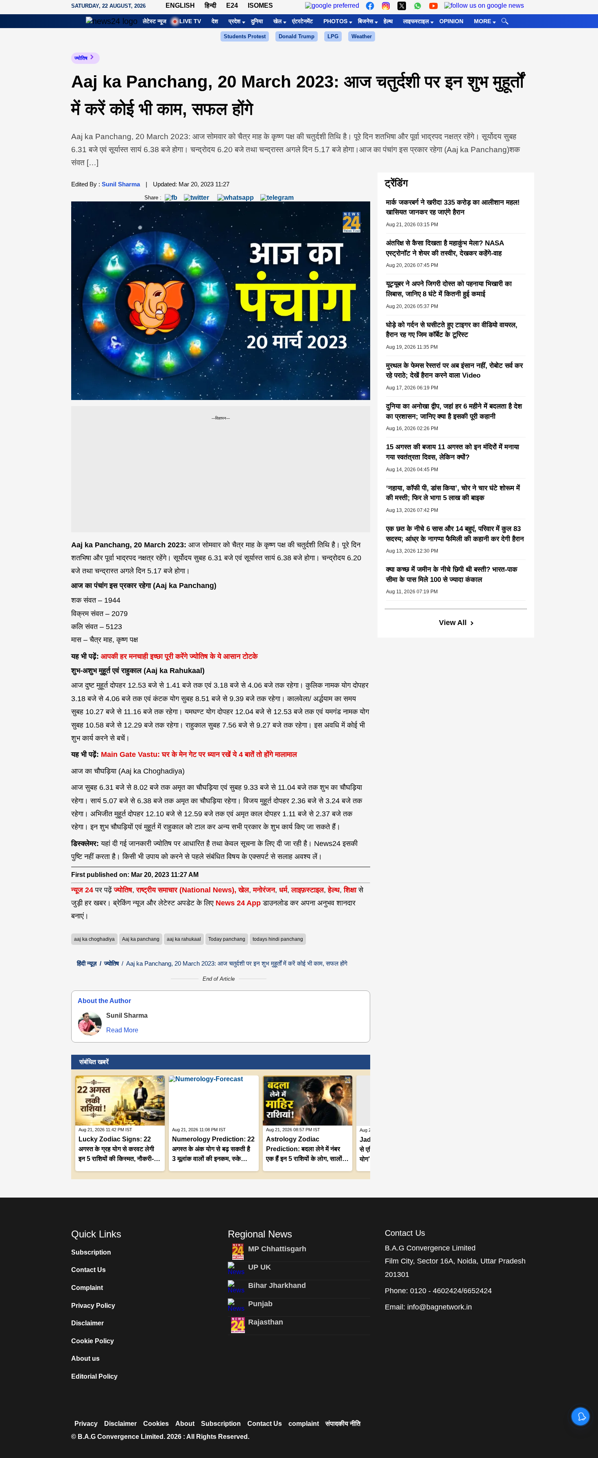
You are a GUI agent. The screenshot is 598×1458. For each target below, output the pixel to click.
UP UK (259, 1267)
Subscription (91, 1252)
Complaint (87, 1287)
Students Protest (245, 36)
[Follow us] (484, 6)
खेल (277, 21)
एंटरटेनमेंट (302, 21)
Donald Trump (296, 36)
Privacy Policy (93, 1305)
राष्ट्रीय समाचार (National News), (186, 890)
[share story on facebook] (171, 197)
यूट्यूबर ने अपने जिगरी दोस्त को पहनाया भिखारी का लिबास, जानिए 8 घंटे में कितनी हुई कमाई (449, 289)
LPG (332, 36)
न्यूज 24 (83, 890)
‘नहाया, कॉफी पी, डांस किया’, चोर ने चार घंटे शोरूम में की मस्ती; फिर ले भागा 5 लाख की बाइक (453, 493)
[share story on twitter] (197, 197)
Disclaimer (87, 1323)
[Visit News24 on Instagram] (386, 6)
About (184, 1423)
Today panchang (226, 939)
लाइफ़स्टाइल (307, 890)
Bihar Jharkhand (277, 1285)
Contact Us (88, 1269)
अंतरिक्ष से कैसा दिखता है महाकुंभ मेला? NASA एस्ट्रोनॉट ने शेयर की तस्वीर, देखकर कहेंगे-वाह (445, 248)
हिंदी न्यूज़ (87, 963)
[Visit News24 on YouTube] (433, 6)
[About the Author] (90, 1024)
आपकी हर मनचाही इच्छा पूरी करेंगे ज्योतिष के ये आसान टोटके (179, 656)
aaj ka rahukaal (184, 939)
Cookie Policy (92, 1341)
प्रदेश (234, 21)
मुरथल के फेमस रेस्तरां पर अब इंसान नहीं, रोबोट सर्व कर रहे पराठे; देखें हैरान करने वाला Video (454, 371)
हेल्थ (388, 21)
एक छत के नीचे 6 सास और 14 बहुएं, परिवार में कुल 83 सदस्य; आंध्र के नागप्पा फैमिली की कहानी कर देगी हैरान (455, 534)
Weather (361, 36)
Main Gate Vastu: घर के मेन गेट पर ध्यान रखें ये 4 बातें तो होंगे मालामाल (199, 754)
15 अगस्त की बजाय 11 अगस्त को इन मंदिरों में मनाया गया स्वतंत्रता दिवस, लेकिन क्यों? (452, 452)
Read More (122, 1030)
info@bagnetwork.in (439, 1307)
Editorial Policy (94, 1376)
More (482, 21)
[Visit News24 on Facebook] (370, 6)
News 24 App (239, 903)
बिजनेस (365, 21)
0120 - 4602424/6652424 (451, 1291)
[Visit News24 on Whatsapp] (417, 6)
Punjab (260, 1304)
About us (85, 1358)
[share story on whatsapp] (235, 197)
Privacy (86, 1423)
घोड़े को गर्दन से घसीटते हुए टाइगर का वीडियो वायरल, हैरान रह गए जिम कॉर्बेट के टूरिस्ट (451, 330)
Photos (335, 21)
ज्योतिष (80, 58)
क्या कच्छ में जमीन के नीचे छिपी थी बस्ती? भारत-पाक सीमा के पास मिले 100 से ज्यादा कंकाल (451, 575)
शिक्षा (350, 890)
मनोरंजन (264, 890)
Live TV (190, 21)
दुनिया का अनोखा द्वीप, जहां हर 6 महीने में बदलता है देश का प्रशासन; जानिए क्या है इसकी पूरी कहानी (454, 411)
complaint (303, 1423)
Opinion (451, 21)
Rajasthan (265, 1322)
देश (215, 21)
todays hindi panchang (278, 939)
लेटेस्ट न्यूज (154, 21)
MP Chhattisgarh (277, 1249)
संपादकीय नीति (342, 1423)
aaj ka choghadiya (94, 939)
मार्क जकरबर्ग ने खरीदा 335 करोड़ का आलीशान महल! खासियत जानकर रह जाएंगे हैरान (453, 207)
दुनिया (257, 21)
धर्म (283, 890)
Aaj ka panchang (140, 939)
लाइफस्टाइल (416, 21)
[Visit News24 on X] (402, 6)
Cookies (156, 1423)
